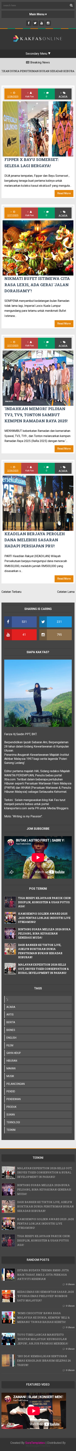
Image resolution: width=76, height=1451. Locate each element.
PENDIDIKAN (13, 1099)
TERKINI (10, 1129)
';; (7, 999)
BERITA (10, 1022)
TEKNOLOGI (13, 1122)
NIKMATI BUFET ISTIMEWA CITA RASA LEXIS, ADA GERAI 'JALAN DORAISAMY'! (37, 284)
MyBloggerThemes (38, 1446)
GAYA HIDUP (13, 1053)
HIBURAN (11, 1060)
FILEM (9, 1045)
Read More (64, 193)
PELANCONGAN (15, 1083)
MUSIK (10, 1076)
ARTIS (10, 1014)
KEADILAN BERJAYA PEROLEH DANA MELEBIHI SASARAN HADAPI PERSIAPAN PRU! (34, 540)
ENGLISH (11, 1037)
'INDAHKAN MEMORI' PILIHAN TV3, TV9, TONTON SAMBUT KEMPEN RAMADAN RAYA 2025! (36, 415)
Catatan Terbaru (11, 592)
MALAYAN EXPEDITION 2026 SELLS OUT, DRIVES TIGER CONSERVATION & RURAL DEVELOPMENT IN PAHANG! (43, 969)
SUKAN (10, 1114)
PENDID (10, 1091)
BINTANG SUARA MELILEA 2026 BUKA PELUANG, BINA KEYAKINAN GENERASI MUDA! (44, 933)
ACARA (63, 96)
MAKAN (10, 1068)
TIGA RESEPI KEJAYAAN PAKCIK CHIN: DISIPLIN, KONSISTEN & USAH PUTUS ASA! (44, 902)
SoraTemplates (35, 1442)
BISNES (10, 1030)
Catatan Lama (66, 592)
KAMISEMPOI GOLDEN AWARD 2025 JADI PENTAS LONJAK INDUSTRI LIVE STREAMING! (44, 918)
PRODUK (11, 1106)
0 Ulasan (70, 1284)
